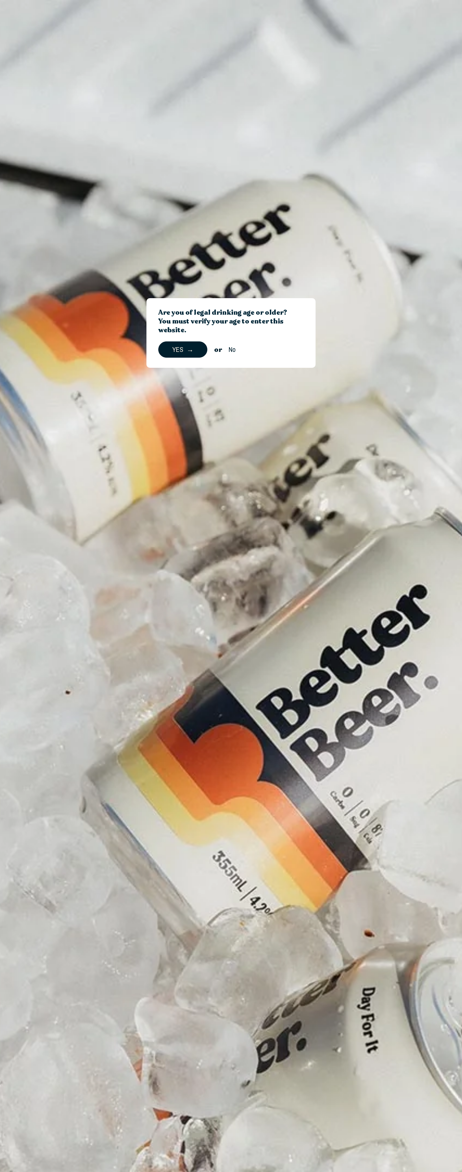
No (232, 349)
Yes (177, 349)
